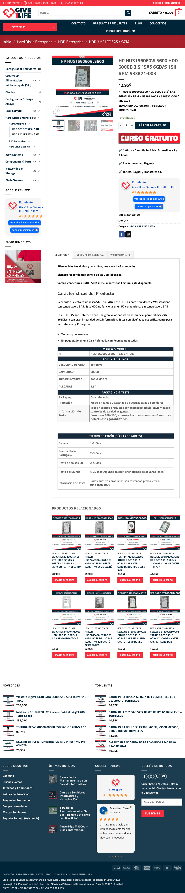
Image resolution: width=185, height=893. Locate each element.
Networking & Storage (14, 170)
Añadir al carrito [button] (64, 580)
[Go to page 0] (109, 856)
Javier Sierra (118, 808)
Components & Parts (18, 161)
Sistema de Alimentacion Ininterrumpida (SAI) (18, 80)
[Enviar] (128, 13)
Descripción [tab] (62, 255)
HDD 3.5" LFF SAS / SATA (109, 42)
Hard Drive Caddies (19, 147)
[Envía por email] (128, 234)
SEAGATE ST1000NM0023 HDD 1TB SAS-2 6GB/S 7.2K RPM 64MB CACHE (66, 635)
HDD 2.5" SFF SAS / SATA (25, 129)
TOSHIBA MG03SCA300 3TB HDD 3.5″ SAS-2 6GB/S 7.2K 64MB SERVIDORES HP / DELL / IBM (131, 563)
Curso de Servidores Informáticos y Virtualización (72, 796)
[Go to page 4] (121, 856)
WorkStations (14, 154)
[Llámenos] (157, 776)
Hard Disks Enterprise (34, 42)
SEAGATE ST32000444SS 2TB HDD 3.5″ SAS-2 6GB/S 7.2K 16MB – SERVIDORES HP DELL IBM (66, 562)
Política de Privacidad (16, 794)
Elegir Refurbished (120, 31)
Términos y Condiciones (18, 788)
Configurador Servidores (20, 69)
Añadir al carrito (152, 125)
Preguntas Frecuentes (110, 23)
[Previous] (57, 86)
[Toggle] (38, 80)
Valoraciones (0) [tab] (120, 255)
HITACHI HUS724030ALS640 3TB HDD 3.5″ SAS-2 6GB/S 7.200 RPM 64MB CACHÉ (98, 562)
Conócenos (158, 23)
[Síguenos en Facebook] (145, 776)
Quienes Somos (12, 782)
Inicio (7, 42)
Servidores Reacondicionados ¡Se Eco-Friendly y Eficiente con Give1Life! (75, 813)
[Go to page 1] (112, 856)
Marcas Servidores (14, 812)
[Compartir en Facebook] (122, 234)
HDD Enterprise (70, 42)
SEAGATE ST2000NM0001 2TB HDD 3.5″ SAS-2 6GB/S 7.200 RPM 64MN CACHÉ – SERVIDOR (164, 637)
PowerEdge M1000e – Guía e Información (74, 828)
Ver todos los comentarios (24, 222)
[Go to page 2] (115, 856)
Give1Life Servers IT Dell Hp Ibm (31, 209)
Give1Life (115, 789)
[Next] (107, 86)
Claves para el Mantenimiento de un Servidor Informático (73, 780)
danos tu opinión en (23, 230)
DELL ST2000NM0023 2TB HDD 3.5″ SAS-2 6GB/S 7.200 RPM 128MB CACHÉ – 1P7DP (165, 562)
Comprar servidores (15, 806)
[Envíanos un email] (151, 776)
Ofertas (10, 92)
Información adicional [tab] (90, 255)
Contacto (78, 23)
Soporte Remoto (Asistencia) (21, 818)
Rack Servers (13, 110)
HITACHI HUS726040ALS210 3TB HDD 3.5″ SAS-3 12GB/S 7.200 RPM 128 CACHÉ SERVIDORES (98, 638)
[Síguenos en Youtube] (164, 776)
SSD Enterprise (17, 141)
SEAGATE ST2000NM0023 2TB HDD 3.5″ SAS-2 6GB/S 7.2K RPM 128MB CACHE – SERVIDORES (131, 637)
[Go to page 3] (118, 856)
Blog (138, 23)
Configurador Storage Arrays (19, 101)
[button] (166, 3)
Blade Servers (14, 180)
